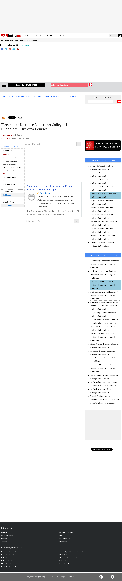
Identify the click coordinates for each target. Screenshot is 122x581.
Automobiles (64, 561)
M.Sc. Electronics (9, 184)
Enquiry (4, 538)
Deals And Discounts (9, 567)
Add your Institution (60, 85)
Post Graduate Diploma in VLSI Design (12, 168)
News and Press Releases (10, 552)
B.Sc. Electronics (9, 177)
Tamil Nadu (7, 205)
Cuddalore (7, 195)
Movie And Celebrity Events (11, 564)
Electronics (70, 97)
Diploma (6, 154)
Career (50, 36)
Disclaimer (63, 541)
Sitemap (4, 541)
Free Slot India (64, 538)
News (38, 36)
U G (4, 174)
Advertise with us (7, 535)
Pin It (20, 118)
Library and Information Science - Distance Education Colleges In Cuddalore (103, 368)
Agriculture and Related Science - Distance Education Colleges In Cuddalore (103, 274)
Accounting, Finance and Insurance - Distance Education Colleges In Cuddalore (105, 264)
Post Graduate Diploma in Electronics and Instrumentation (12, 161)
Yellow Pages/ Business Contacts (71, 552)
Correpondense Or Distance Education (18, 97)
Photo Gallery (64, 555)
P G (4, 181)
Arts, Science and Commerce (50, 97)
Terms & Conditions (66, 532)
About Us (4, 532)
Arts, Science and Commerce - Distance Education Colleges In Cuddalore (103, 285)
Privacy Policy (64, 535)
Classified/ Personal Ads (68, 558)
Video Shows (6, 558)
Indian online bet (7, 561)
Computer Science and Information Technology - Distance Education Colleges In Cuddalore (104, 305)
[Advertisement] (61, 16)
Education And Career (9, 555)
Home (27, 36)
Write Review (44, 193)
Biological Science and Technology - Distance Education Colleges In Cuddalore (104, 295)
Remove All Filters (10, 147)
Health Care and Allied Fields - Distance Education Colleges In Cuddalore (103, 337)
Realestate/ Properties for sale (70, 564)
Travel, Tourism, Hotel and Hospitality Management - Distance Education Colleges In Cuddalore (104, 399)
